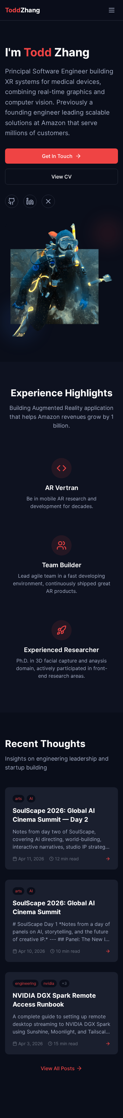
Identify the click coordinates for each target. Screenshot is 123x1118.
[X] (48, 201)
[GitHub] (11, 201)
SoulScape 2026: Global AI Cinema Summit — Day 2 (54, 815)
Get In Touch (57, 156)
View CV (61, 176)
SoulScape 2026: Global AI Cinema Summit (54, 907)
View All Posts (58, 1068)
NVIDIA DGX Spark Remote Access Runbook (54, 1000)
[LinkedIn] (30, 201)
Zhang (22, 10)
